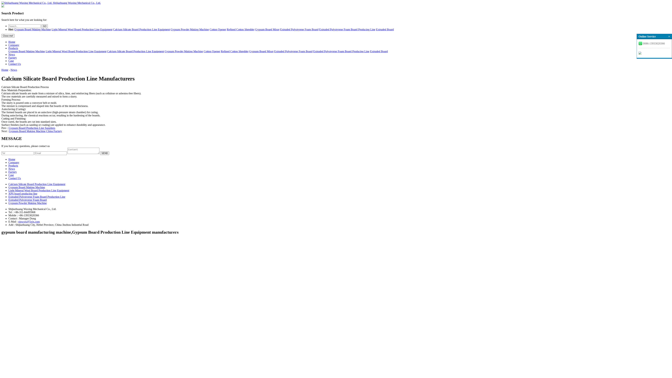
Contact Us (14, 63)
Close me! (8, 35)
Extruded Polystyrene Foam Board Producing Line (347, 29)
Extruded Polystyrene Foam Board (299, 29)
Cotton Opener (218, 29)
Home (11, 41)
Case (11, 60)
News (11, 54)
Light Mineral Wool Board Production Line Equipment (82, 29)
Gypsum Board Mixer (267, 29)
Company (13, 45)
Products (13, 48)
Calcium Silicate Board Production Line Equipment (141, 29)
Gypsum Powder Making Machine (190, 29)
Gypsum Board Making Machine (32, 29)
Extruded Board (385, 29)
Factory (12, 57)
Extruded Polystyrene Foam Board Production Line (36, 196)
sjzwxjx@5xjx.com (29, 221)
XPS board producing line (22, 193)
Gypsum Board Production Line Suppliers (32, 128)
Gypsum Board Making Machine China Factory (35, 131)
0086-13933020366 (654, 43)
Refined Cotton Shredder (240, 29)
